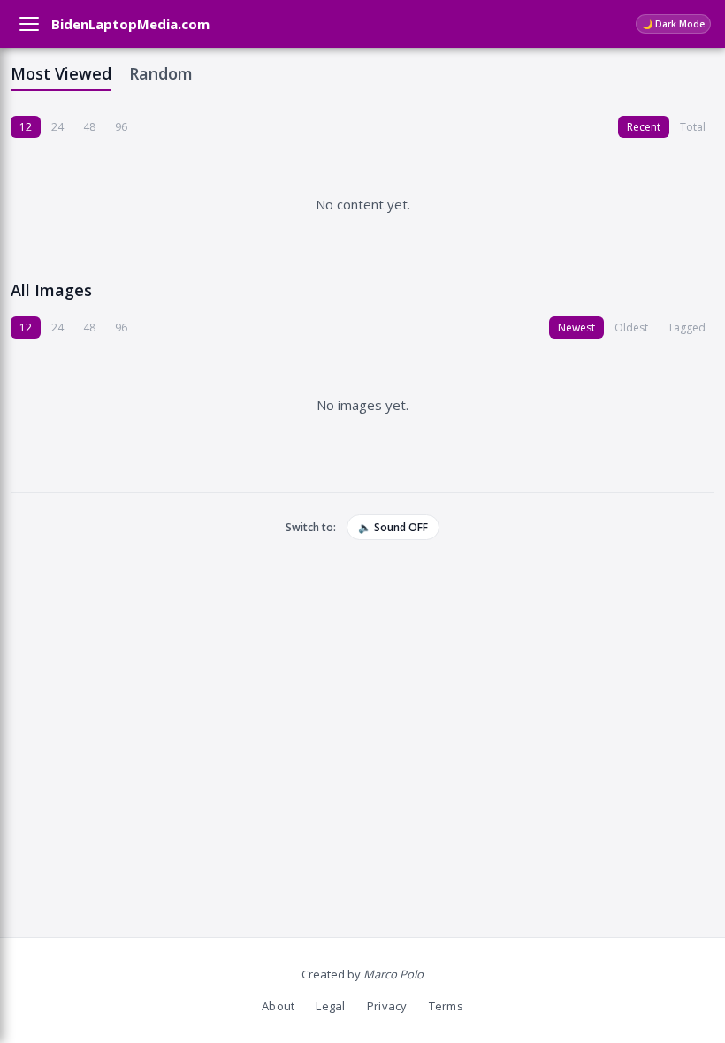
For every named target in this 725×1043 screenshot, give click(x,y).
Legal (330, 1006)
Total (693, 126)
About (278, 1006)
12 (25, 126)
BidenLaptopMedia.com (130, 24)
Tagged (687, 327)
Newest (576, 327)
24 (57, 126)
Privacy (387, 1006)
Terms (446, 1006)
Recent (643, 126)
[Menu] (29, 23)
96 (121, 126)
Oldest (631, 327)
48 (89, 126)
